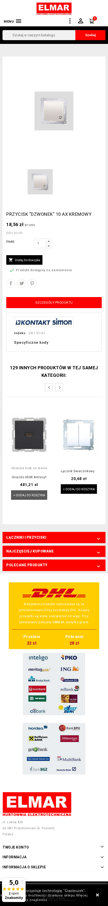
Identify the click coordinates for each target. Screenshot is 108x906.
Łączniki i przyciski (26, 537)
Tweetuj (21, 283)
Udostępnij (11, 283)
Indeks (19, 333)
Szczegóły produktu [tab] (54, 302)
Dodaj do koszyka (24, 260)
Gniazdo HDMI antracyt (29, 477)
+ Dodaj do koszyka (29, 495)
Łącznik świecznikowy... (79, 471)
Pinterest (32, 283)
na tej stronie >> (62, 900)
